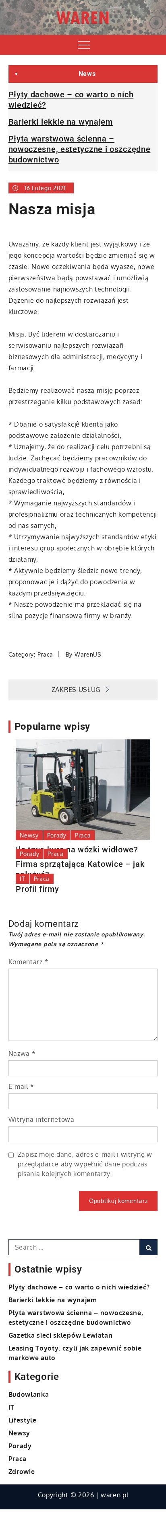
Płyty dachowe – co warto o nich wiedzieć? (79, 1287)
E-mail (21, 1086)
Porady (56, 835)
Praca (45, 654)
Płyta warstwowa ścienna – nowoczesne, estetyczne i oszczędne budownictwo (79, 149)
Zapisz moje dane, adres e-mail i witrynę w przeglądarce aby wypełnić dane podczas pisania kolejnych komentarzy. (85, 1164)
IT (22, 878)
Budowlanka (28, 1394)
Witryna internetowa (41, 1119)
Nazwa (22, 1053)
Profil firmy (37, 889)
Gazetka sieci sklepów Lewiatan (60, 1335)
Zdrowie (21, 1472)
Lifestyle (22, 1420)
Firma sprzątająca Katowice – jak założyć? (80, 869)
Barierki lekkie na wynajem (60, 122)
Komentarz (28, 962)
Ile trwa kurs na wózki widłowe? (77, 849)
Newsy (29, 835)
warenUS (88, 654)
